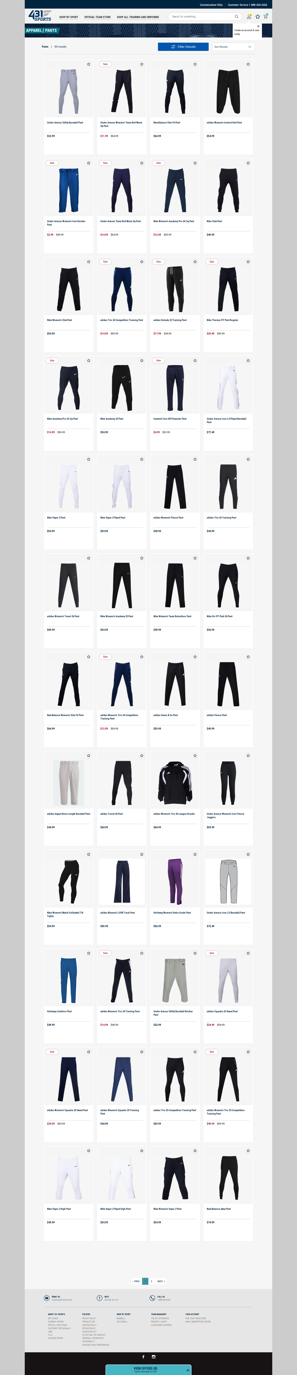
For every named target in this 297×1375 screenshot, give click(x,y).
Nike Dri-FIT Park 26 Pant (219, 616)
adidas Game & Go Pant (165, 715)
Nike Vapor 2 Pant (56, 517)
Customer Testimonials (59, 1328)
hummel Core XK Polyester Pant (169, 418)
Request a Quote (159, 1322)
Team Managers (158, 1314)
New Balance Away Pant (219, 1209)
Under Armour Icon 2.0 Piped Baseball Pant (226, 420)
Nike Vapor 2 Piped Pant (112, 517)
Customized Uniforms (161, 1325)
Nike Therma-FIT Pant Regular (222, 320)
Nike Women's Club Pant (59, 320)
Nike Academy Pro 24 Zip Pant (62, 418)
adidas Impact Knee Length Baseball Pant (68, 813)
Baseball (121, 1318)
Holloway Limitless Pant (59, 1011)
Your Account (192, 1314)
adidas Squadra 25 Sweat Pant (222, 1011)
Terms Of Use (88, 1322)
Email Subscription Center (198, 1322)
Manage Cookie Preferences (95, 1345)
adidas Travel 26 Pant (111, 813)
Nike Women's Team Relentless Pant (172, 616)
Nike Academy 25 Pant (111, 418)
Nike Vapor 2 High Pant (59, 1209)
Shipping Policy (89, 1325)
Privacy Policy (89, 1318)
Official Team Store (57, 1325)
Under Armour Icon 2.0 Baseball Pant (226, 912)
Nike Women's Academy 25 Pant (116, 616)
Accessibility (88, 1341)
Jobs (50, 1331)
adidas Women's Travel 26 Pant (63, 616)
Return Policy (89, 1328)
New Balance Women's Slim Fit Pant (65, 715)
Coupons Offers (55, 1338)
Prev (138, 1281)
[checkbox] (89, 64)
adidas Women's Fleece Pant (168, 517)
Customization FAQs (211, 5)
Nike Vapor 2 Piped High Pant (115, 1209)
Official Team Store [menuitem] (97, 17)
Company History (56, 1322)
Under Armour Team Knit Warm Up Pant (120, 221)
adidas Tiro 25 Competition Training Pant (174, 1110)
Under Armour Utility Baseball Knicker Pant (173, 1013)
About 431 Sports (56, 1314)
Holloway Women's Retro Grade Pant (172, 912)
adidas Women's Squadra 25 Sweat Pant (67, 1110)
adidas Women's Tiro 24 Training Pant (120, 1011)
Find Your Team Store (195, 1318)
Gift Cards (53, 1318)
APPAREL (34, 30)
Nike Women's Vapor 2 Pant (167, 1209)
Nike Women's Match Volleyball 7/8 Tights (65, 914)
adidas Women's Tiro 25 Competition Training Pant (226, 1112)
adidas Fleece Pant (217, 715)
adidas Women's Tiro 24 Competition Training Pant (119, 717)
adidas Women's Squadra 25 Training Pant (119, 1112)
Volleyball (122, 1322)
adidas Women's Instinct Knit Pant (224, 122)
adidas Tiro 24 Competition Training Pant (121, 320)
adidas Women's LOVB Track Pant (117, 912)
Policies (86, 1314)
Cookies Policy (89, 1331)
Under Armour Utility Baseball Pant (65, 122)
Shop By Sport (124, 1314)
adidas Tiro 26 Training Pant (221, 517)
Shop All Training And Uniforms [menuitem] (138, 17)
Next (161, 1281)
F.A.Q (50, 1335)
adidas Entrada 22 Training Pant (169, 320)
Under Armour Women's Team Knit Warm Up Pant (121, 124)
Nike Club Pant (214, 221)
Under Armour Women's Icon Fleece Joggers (225, 815)
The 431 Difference (160, 1318)
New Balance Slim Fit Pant (166, 122)
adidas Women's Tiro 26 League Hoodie (174, 813)
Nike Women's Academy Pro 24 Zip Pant (173, 221)
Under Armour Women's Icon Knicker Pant (66, 223)
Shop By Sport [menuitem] (68, 17)
